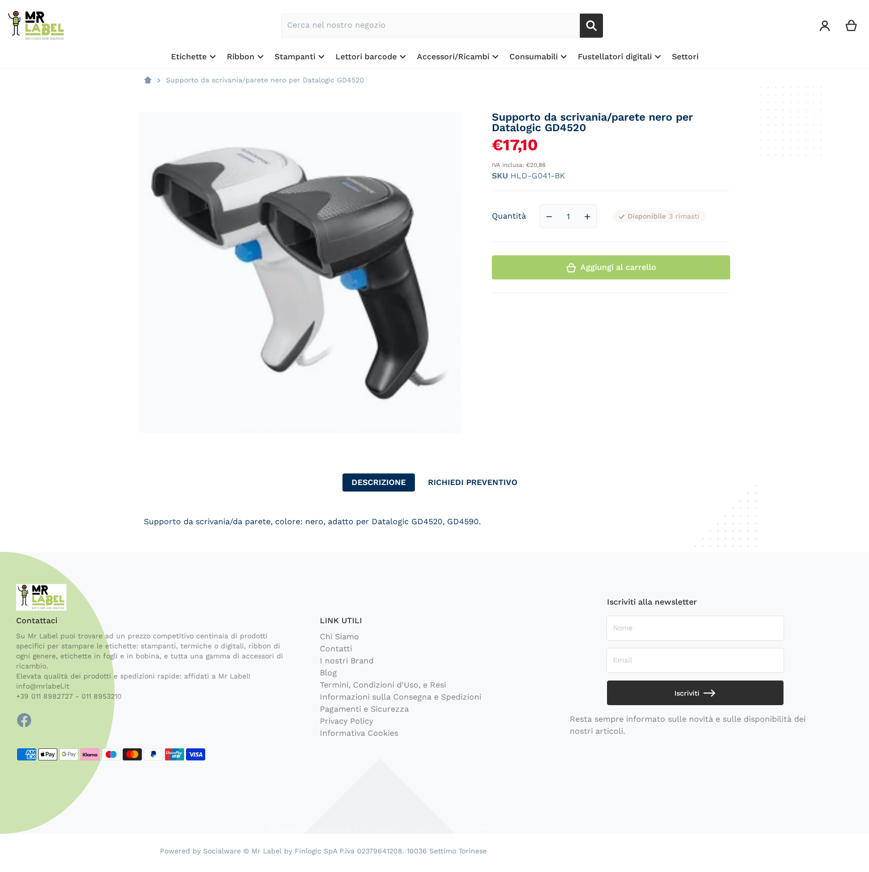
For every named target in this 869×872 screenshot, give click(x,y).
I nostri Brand (347, 660)
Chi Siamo (339, 636)
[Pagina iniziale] (148, 80)
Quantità (509, 216)
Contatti (336, 648)
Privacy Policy (346, 721)
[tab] (378, 482)
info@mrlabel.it (42, 686)
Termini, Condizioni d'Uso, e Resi (383, 685)
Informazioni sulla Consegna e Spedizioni (400, 697)
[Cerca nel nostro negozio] (591, 26)
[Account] (825, 25)
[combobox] (430, 26)
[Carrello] (851, 25)
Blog (328, 672)
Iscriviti (687, 693)
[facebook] (24, 720)
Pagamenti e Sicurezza (364, 709)
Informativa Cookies (359, 733)
